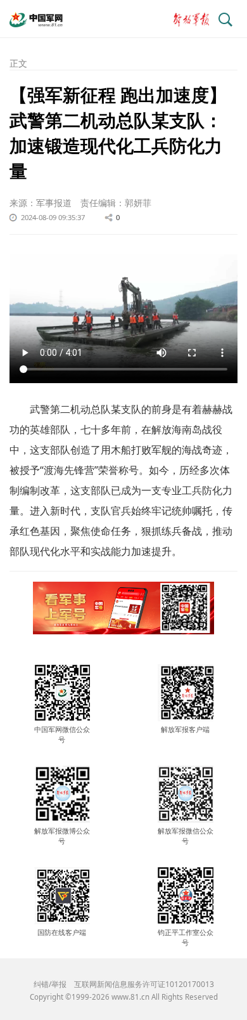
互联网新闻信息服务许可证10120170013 (144, 984)
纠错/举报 (50, 984)
